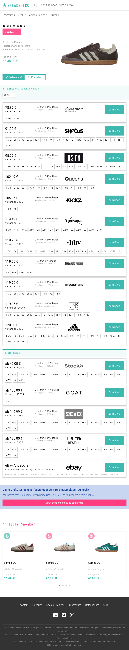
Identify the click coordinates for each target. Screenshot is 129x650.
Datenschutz (92, 605)
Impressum (75, 605)
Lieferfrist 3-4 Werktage (46, 218)
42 (72, 140)
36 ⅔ (21, 140)
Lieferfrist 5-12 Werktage (47, 363)
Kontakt (24, 605)
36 (15, 140)
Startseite (8, 15)
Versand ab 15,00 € (14, 394)
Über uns (37, 605)
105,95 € (11, 198)
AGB (105, 605)
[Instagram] (72, 616)
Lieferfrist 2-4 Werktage (46, 128)
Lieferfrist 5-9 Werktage (46, 411)
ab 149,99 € (13, 412)
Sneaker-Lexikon (55, 605)
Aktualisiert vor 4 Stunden (45, 366)
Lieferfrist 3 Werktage (45, 261)
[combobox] (76, 5)
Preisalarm (37, 77)
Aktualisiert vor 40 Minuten (45, 441)
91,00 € (10, 129)
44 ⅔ (99, 140)
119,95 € (11, 240)
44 (93, 140)
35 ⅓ (8, 188)
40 (51, 140)
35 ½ (8, 140)
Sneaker (21, 15)
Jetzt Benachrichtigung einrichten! (64, 502)
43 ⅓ (16, 118)
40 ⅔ (57, 140)
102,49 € (11, 177)
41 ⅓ (65, 140)
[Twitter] (64, 616)
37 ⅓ (29, 140)
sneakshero (17, 5)
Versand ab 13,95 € (14, 367)
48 (119, 166)
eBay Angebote (16, 465)
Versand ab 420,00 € (15, 307)
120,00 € (11, 325)
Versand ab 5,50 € (14, 223)
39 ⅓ (44, 140)
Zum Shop (114, 109)
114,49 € (11, 219)
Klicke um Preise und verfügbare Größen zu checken (30, 469)
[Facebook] (55, 616)
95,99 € (10, 156)
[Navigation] (125, 5)
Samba (55, 15)
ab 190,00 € (13, 438)
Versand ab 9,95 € (14, 415)
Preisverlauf (15, 77)
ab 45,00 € (13, 364)
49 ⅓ (21, 380)
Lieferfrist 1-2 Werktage (46, 239)
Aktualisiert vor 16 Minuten (45, 393)
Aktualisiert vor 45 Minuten (45, 306)
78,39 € (10, 108)
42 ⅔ (8, 118)
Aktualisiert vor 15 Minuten (45, 179)
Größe (7, 95)
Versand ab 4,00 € (14, 132)
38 (23, 166)
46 (113, 140)
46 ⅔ (120, 140)
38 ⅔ (37, 140)
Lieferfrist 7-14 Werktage (47, 390)
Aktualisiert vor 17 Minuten (45, 110)
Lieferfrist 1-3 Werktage (46, 107)
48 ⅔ (24, 341)
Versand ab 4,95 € (14, 111)
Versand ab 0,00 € (14, 159)
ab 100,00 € (13, 390)
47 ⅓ (8, 145)
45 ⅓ (107, 140)
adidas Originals (38, 15)
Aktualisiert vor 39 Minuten (45, 414)
